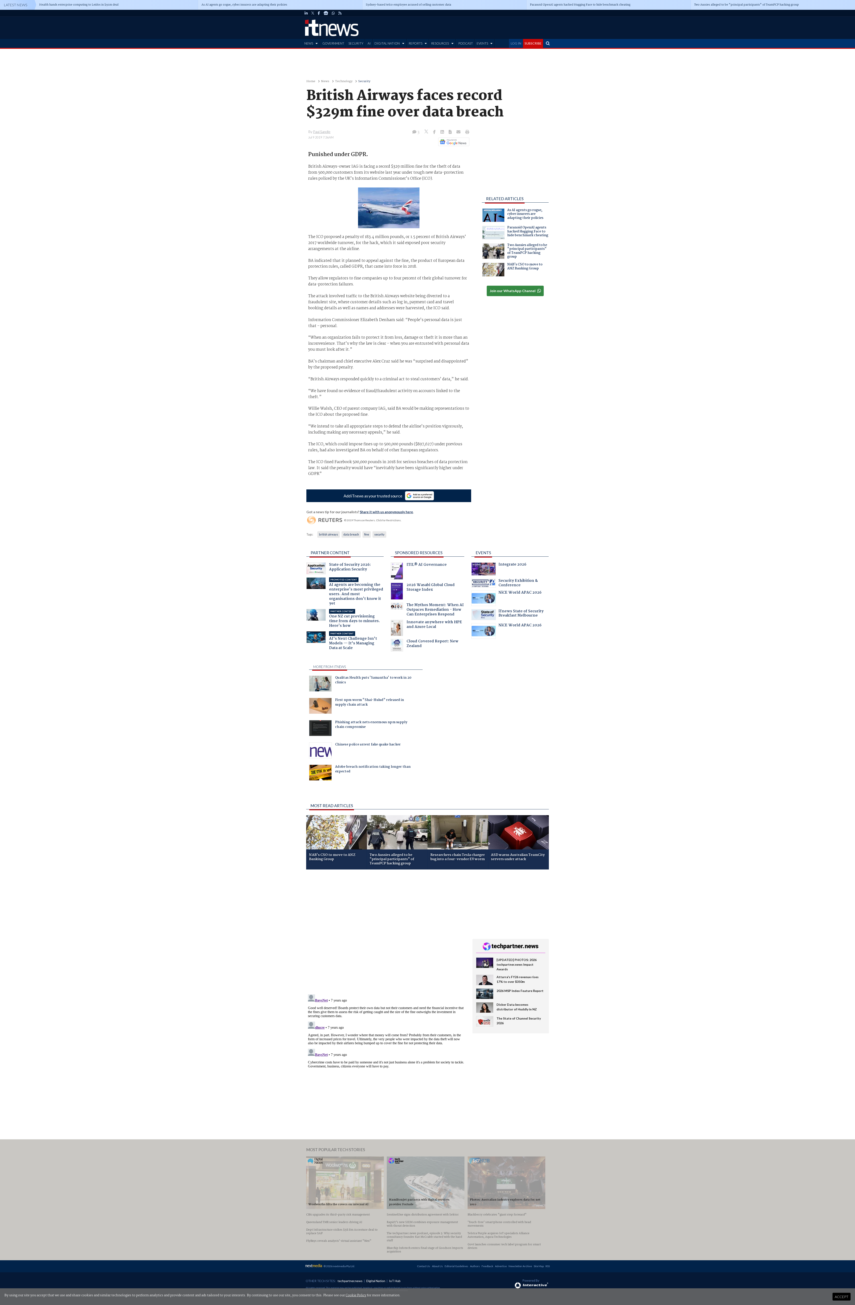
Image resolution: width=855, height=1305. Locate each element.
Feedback (487, 1266)
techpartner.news (350, 1281)
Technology (343, 81)
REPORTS (415, 43)
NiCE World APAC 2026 (520, 593)
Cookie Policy (356, 1295)
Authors (475, 1266)
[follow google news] (326, 13)
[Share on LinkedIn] (442, 132)
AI (369, 43)
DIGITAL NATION (387, 43)
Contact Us (423, 1266)
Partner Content (330, 552)
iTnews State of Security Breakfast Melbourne (521, 614)
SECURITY (355, 43)
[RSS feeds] (340, 13)
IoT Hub (395, 1281)
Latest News (15, 5)
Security (364, 81)
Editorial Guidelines (456, 1266)
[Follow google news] (452, 141)
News (325, 81)
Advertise (501, 1266)
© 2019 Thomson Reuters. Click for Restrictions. (372, 520)
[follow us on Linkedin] (306, 13)
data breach (351, 534)
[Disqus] (386, 932)
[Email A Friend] (458, 132)
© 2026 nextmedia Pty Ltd (339, 1266)
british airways (328, 534)
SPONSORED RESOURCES (418, 552)
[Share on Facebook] (434, 132)
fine (366, 534)
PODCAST (465, 43)
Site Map (539, 1266)
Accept (841, 1297)
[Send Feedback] (450, 132)
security (379, 534)
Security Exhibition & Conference (518, 583)
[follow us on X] (312, 13)
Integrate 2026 (512, 565)
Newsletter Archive (520, 1266)
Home (310, 81)
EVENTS (482, 43)
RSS (548, 1266)
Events (483, 552)
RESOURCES (440, 43)
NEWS (308, 43)
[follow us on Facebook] (319, 13)
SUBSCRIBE (533, 43)
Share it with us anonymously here (386, 512)
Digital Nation (375, 1281)
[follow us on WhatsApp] (333, 13)
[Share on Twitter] (426, 132)
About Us (437, 1266)
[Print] (466, 132)
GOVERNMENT (333, 43)
